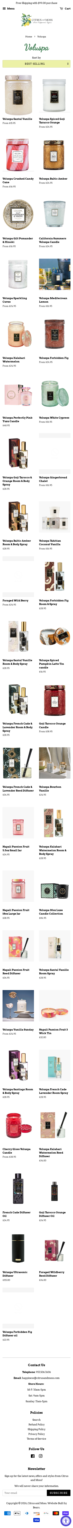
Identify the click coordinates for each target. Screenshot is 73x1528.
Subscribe (59, 1492)
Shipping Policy (36, 1429)
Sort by (36, 57)
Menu (11, 8)
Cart (67, 8)
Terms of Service (36, 1438)
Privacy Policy (36, 1434)
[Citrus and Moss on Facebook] (33, 1456)
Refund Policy (37, 1424)
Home (28, 36)
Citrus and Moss (37, 1503)
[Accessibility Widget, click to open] (65, 1520)
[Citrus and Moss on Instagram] (40, 1456)
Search (36, 1419)
